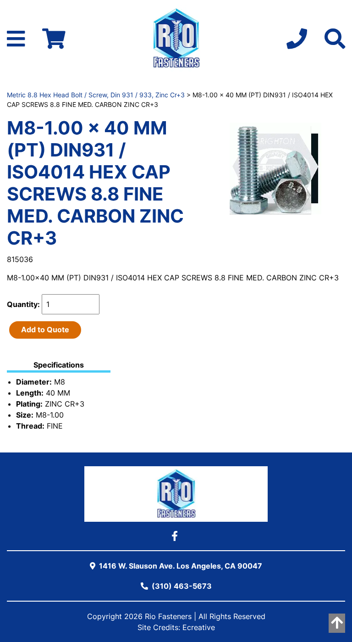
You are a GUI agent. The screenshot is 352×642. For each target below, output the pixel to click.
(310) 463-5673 (181, 586)
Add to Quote (45, 329)
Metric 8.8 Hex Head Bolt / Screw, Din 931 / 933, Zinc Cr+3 (96, 95)
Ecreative (198, 627)
